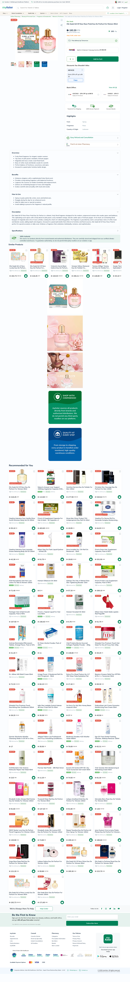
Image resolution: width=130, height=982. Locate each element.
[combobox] (59, 8)
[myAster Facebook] (102, 909)
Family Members (14, 943)
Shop (4, 13)
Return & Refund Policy (79, 943)
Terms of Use (76, 936)
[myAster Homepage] (7, 7)
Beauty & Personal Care (28, 16)
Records (12, 936)
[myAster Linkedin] (114, 909)
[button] (61, 20)
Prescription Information (58, 938)
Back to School (54, 13)
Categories (55, 936)
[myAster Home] (11, 970)
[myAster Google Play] (102, 956)
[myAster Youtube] (119, 909)
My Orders (54, 941)
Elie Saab (70, 21)
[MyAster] (23, 955)
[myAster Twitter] (110, 909)
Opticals (42, 13)
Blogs (70, 13)
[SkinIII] (88, 955)
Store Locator (55, 945)
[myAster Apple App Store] (114, 956)
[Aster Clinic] (48, 955)
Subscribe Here (92, 923)
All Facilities (34, 943)
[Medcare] (64, 955)
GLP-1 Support (64, 13)
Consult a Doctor (35, 936)
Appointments (14, 938)
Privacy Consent (77, 941)
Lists (11, 941)
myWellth (12, 945)
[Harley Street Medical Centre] (80, 955)
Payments (75, 945)
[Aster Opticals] (56, 955)
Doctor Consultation (17, 13)
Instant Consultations (37, 941)
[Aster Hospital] (40, 955)
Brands (54, 943)
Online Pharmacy (15, 16)
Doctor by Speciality (36, 938)
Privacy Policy (76, 938)
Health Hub (31, 13)
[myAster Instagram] (106, 909)
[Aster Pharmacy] (31, 955)
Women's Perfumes (58, 16)
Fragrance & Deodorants (44, 16)
